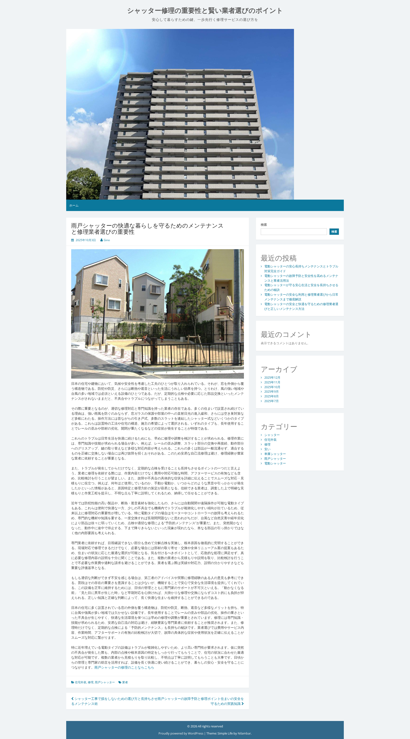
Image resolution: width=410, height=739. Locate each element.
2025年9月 (271, 391)
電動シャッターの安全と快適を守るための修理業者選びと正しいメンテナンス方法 (301, 306)
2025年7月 (271, 401)
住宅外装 (80, 682)
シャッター (272, 435)
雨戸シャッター (105, 682)
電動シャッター (275, 463)
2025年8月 (271, 396)
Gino (107, 240)
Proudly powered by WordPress (181, 733)
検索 (264, 224)
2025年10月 (272, 387)
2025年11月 (272, 382)
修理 (90, 682)
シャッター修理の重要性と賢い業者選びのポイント (205, 10)
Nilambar (244, 733)
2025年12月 (272, 377)
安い (267, 449)
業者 (125, 682)
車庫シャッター (275, 454)
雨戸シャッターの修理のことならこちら (124, 667)
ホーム (74, 205)
